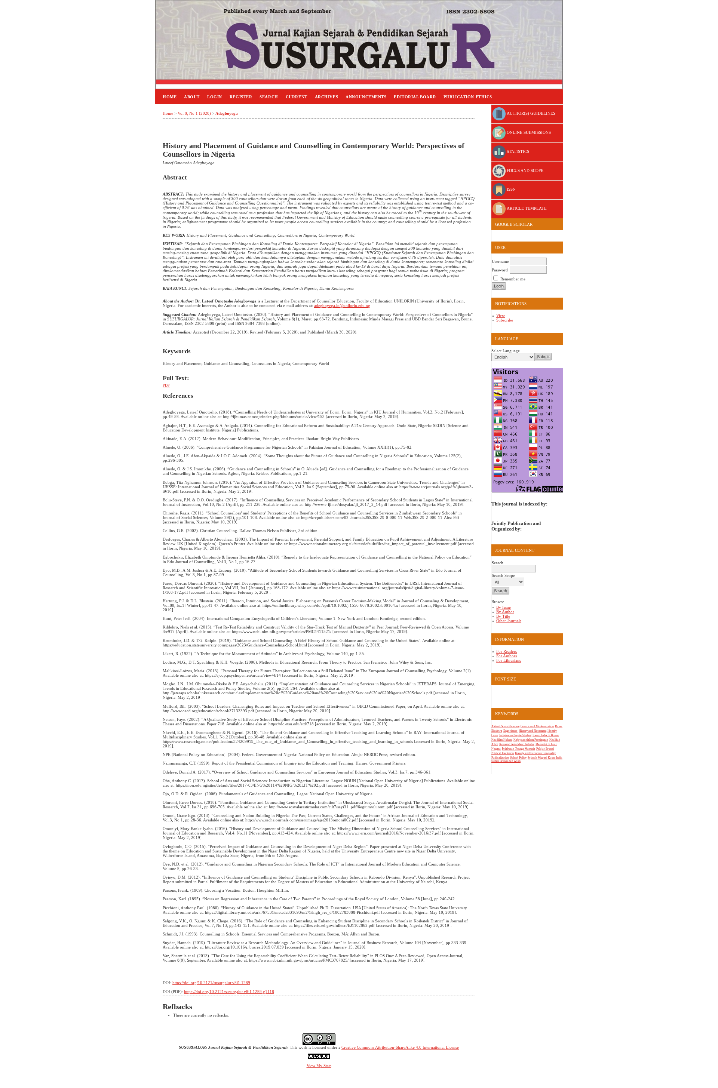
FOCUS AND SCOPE (524, 170)
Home (170, 97)
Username (500, 261)
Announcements (366, 97)
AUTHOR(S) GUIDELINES (530, 113)
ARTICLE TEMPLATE (526, 208)
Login (214, 97)
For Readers (506, 651)
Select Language (505, 350)
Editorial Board (415, 97)
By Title (503, 616)
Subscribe (504, 320)
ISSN (511, 189)
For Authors (506, 656)
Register (241, 97)
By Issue (503, 607)
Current (296, 97)
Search (269, 97)
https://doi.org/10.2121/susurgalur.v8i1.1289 (211, 982)
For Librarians (508, 660)
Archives (326, 97)
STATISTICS (517, 151)
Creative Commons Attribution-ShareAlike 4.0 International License (400, 1047)
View (500, 315)
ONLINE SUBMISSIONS (528, 132)
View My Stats (319, 1065)
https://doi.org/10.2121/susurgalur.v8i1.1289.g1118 (229, 991)
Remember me (512, 279)
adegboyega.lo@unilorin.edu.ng (342, 305)
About (192, 97)
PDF (166, 385)
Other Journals (508, 620)
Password (500, 270)
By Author (505, 611)
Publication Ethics (468, 97)
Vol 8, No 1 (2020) (194, 113)
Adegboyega (226, 113)
